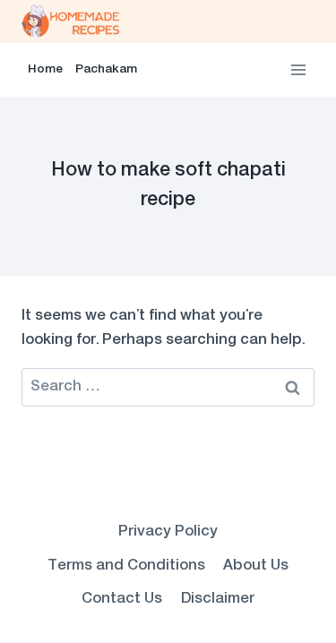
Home (45, 70)
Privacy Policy (168, 532)
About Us (256, 566)
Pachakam (106, 70)
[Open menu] (297, 69)
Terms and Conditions (126, 566)
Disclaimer (217, 599)
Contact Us (122, 599)
